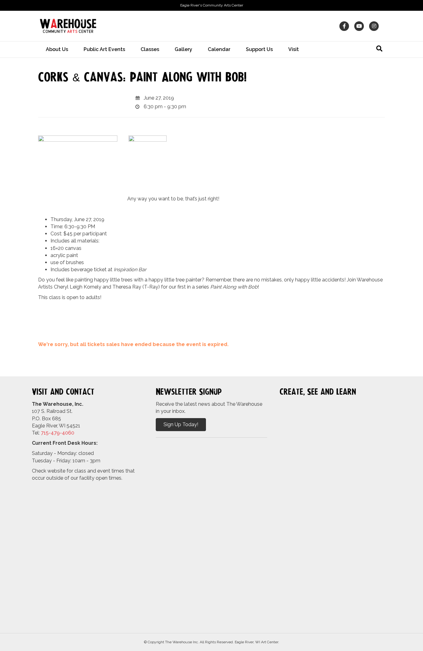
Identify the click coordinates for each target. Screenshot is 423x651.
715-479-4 (53, 433)
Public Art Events (104, 49)
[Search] (379, 48)
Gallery (183, 49)
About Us (57, 49)
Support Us (259, 49)
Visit (293, 49)
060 (69, 433)
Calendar (219, 49)
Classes (150, 49)
